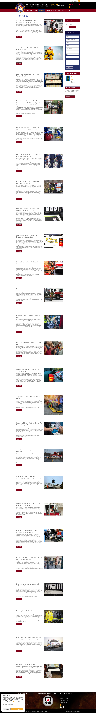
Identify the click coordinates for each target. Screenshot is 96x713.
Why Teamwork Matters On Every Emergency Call (27, 48)
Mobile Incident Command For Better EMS (28, 317)
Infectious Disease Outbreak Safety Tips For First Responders (29, 424)
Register (75, 1)
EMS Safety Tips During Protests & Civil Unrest (29, 343)
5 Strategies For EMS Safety (25, 477)
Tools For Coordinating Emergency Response (27, 451)
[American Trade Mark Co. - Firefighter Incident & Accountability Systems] (20, 7)
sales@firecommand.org (75, 6)
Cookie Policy (39, 711)
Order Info (53, 10)
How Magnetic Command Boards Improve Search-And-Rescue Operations (29, 102)
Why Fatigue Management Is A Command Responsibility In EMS (26, 21)
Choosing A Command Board (25, 664)
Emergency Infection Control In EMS (28, 128)
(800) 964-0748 (75, 4)
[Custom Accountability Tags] (68, 78)
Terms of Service (45, 711)
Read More (19, 36)
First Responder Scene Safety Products (28, 638)
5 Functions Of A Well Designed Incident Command (29, 263)
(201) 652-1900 (64, 702)
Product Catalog (34, 10)
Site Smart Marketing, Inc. (75, 711)
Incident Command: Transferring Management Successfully (26, 236)
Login (72, 1)
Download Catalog (70, 96)
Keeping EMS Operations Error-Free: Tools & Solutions (28, 75)
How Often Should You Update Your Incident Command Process (28, 209)
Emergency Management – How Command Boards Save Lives (26, 531)
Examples (48, 10)
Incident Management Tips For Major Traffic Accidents (28, 370)
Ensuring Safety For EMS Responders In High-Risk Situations (29, 182)
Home (27, 10)
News (59, 10)
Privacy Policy (33, 711)
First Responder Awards (24, 289)
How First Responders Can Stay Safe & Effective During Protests (29, 155)
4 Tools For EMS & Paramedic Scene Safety (28, 397)
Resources (41, 10)
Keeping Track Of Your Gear (25, 611)
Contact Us (70, 10)
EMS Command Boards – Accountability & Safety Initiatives (29, 585)
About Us (64, 10)
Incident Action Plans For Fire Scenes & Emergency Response (29, 504)
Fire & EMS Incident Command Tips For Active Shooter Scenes (29, 558)
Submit (69, 67)
